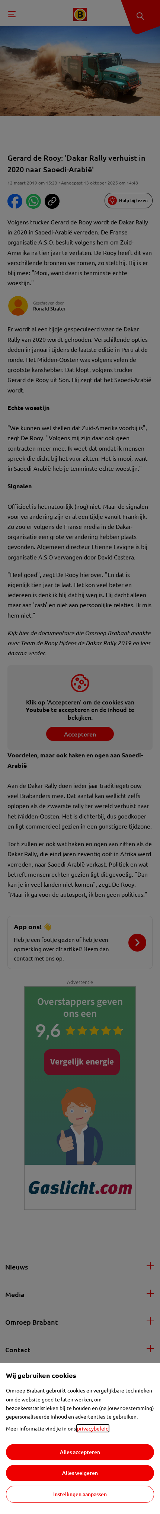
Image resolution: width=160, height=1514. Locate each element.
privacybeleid (93, 1428)
